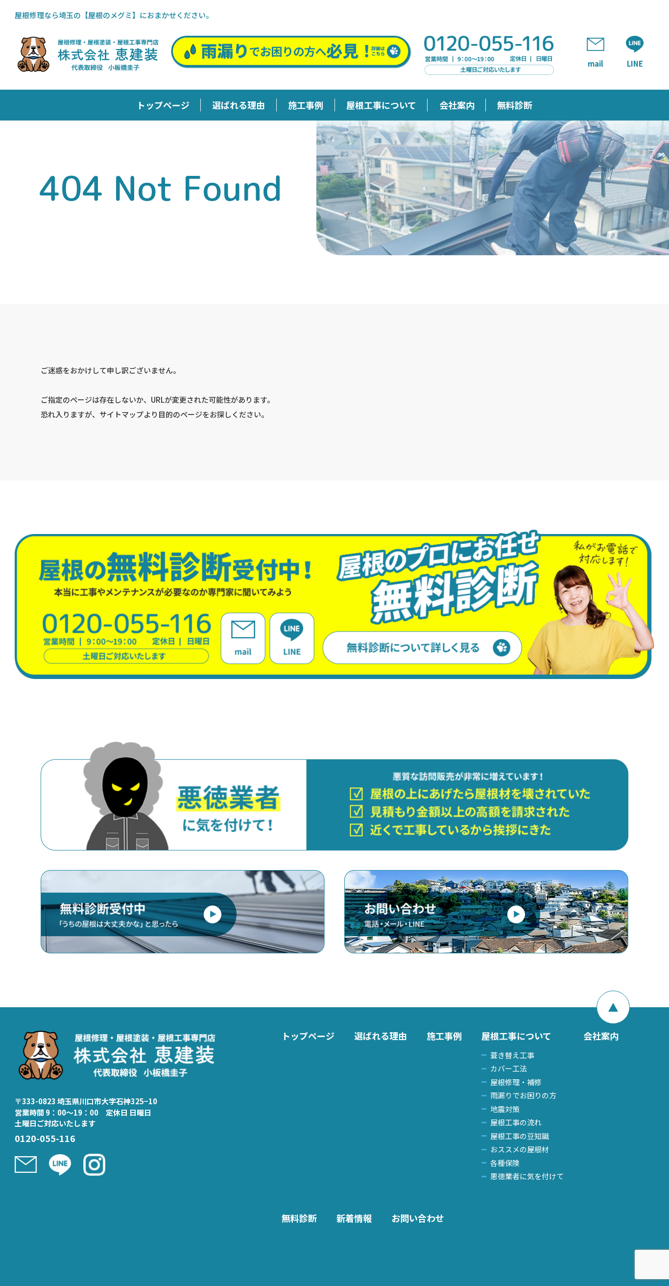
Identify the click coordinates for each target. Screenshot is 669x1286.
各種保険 (505, 1163)
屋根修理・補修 (516, 1082)
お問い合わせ (417, 1218)
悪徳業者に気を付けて (527, 1176)
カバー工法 (508, 1068)
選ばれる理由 (238, 104)
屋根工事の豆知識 (519, 1136)
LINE (635, 63)
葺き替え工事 (512, 1055)
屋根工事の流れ (516, 1122)
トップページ (163, 104)
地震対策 (505, 1109)
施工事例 (305, 104)
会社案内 (457, 104)
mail (595, 63)
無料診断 (514, 104)
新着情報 (354, 1218)
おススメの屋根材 (519, 1149)
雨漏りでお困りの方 (523, 1095)
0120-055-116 (45, 1138)
